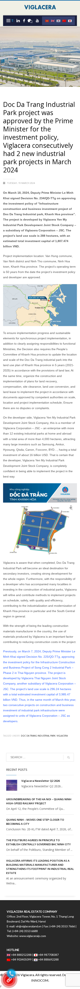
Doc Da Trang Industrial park (38, 735)
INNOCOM (39, 980)
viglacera (62, 735)
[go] (68, 757)
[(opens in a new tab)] (11, 785)
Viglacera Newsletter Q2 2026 (40, 781)
